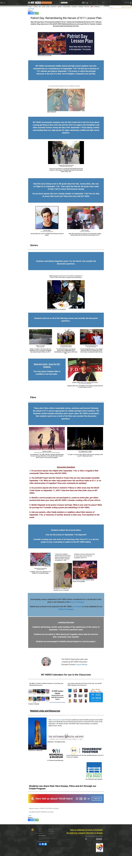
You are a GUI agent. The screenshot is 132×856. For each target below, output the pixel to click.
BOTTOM (31, 9)
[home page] (36, 2)
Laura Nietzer (81, 664)
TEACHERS (74, 6)
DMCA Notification (42, 835)
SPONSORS (97, 6)
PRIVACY (41, 833)
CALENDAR (80, 6)
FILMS (43, 6)
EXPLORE (87, 6)
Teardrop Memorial (57, 720)
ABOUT (30, 6)
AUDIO (48, 6)
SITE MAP (51, 833)
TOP (30, 815)
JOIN (91, 6)
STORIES (35, 6)
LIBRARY (60, 6)
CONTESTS (53, 6)
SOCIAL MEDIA (66, 6)
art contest (77, 606)
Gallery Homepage (65, 609)
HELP (40, 831)
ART (40, 6)
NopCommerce (46, 841)
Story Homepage (77, 602)
